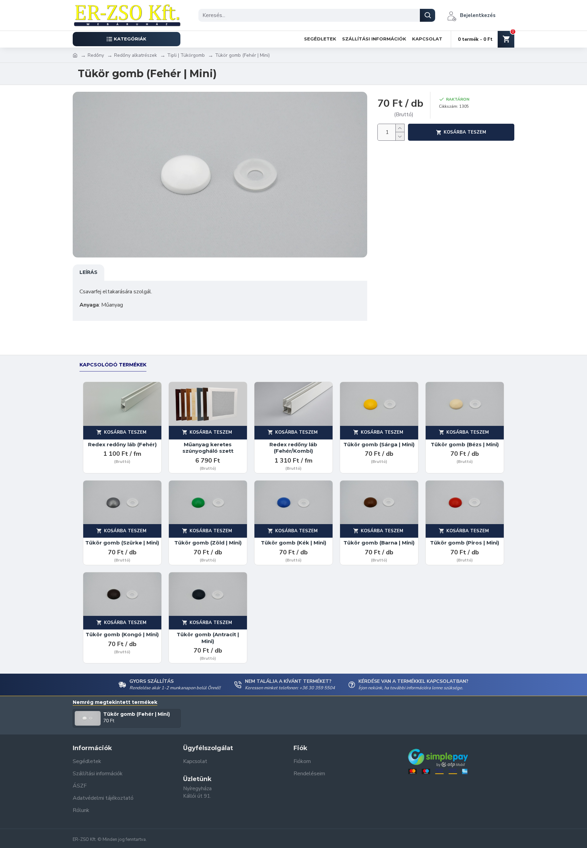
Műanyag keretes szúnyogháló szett (207, 447)
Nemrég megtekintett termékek (115, 702)
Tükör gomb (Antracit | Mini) (208, 637)
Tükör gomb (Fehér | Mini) (136, 714)
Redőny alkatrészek (135, 55)
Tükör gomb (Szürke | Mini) (122, 542)
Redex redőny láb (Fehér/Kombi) (293, 447)
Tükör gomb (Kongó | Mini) (122, 634)
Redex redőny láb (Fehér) (122, 444)
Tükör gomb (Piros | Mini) (464, 542)
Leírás (88, 272)
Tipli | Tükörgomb (186, 55)
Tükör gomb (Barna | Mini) (378, 542)
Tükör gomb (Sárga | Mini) (378, 444)
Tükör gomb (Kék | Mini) (293, 542)
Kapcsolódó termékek (112, 365)
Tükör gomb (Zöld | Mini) (208, 542)
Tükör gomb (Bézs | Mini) (465, 444)
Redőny (96, 55)
